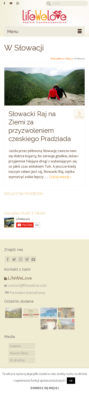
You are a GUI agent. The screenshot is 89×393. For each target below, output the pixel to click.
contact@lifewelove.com (27, 285)
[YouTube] (33, 259)
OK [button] (71, 380)
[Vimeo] (27, 259)
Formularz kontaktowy (27, 292)
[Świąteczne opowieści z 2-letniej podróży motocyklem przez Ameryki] (66, 324)
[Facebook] (8, 259)
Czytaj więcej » (60, 176)
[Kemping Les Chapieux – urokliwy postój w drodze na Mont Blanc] (13, 313)
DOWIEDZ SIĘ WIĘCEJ (44, 388)
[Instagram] (20, 259)
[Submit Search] (48, 3)
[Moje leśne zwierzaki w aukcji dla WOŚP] (30, 313)
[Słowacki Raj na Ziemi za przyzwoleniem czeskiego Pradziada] (44, 87)
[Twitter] (14, 259)
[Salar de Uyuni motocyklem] (48, 313)
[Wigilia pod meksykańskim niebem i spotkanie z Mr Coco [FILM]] (48, 324)
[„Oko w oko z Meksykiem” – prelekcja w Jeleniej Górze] (66, 313)
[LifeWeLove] (44, 16)
